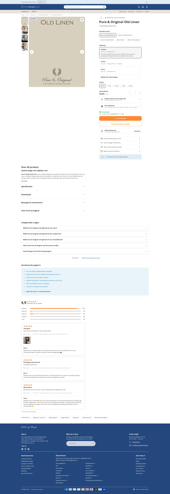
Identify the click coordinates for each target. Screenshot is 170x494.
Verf (27, 15)
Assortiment (61, 455)
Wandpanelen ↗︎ (90, 463)
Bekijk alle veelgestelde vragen (91, 258)
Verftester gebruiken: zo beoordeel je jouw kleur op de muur (44, 280)
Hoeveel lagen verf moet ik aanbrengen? (37, 251)
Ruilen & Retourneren (27, 466)
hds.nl (28, 489)
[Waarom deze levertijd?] (122, 114)
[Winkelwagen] (147, 7)
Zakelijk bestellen (141, 463)
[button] (115, 18)
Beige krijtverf (65, 417)
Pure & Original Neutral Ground (60, 368)
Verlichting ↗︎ (60, 483)
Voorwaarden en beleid (37, 489)
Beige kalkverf (53, 417)
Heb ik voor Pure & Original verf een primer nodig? (40, 245)
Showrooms (139, 473)
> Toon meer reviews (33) (28, 411)
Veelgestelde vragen (27, 461)
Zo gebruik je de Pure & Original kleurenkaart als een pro (43, 274)
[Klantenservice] (139, 7)
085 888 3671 (136, 442)
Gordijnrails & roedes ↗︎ (63, 475)
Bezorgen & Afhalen (27, 463)
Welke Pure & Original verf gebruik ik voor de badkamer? (43, 240)
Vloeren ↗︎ (59, 478)
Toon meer (75, 258)
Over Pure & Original (30, 210)
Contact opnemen (26, 459)
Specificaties (26, 186)
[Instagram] (25, 449)
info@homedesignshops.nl (140, 445)
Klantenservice (27, 455)
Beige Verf (33, 15)
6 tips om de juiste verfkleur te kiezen (37, 277)
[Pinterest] (28, 449)
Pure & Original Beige (43, 15)
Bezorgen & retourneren (31, 202)
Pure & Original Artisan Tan (60, 334)
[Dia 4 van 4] (25, 47)
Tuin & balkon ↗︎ (90, 470)
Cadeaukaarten (140, 466)
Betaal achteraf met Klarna (112, 151)
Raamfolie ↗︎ (89, 466)
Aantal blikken (103, 91)
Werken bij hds (140, 471)
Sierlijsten (59, 470)
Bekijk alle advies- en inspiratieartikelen (38, 291)
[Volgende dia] (82, 52)
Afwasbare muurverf (39, 417)
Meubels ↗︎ (89, 478)
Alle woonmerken (141, 459)
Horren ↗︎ (88, 468)
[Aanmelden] (93, 443)
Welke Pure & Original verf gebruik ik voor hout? (40, 228)
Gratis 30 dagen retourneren (112, 143)
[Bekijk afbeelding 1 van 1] (27, 340)
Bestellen (24, 471)
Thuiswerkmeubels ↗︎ (92, 475)
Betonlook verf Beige (101, 417)
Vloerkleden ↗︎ (90, 473)
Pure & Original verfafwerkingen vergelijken (39, 271)
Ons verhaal (139, 468)
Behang (58, 473)
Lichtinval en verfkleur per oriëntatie (37, 286)
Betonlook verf (87, 417)
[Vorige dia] (32, 52)
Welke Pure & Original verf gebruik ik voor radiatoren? (42, 234)
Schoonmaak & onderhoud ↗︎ (94, 480)
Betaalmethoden (26, 468)
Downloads (26, 194)
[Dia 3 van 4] (25, 38)
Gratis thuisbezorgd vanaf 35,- (113, 138)
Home (22, 15)
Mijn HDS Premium (26, 473)
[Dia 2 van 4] (25, 30)
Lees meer (24, 181)
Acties (137, 461)
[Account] (143, 7)
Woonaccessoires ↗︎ (61, 480)
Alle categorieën (60, 463)
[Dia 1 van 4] (25, 21)
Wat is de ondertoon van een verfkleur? (37, 283)
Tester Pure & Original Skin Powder (62, 393)
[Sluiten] (147, 2)
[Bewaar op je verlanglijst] (82, 20)
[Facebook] (22, 449)
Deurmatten (59, 468)
